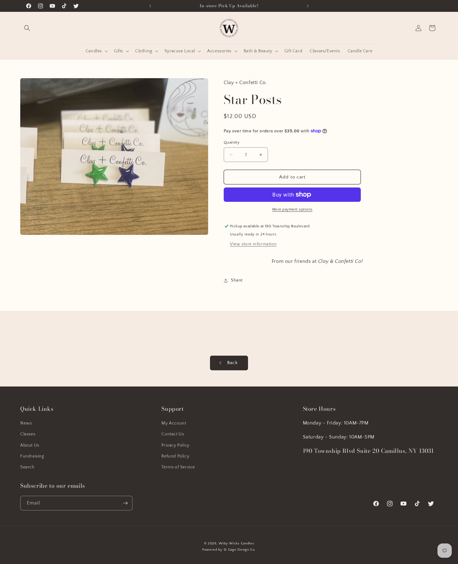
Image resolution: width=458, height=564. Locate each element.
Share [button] (237, 280)
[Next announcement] (308, 6)
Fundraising (32, 456)
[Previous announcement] (150, 6)
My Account (173, 423)
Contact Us (172, 434)
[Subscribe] (125, 503)
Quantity (232, 142)
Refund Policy (175, 456)
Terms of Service (178, 467)
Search (27, 467)
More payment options (292, 209)
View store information (253, 244)
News (26, 423)
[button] (27, 28)
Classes (27, 434)
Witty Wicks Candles (236, 543)
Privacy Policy (175, 445)
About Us (29, 445)
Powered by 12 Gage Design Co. (229, 550)
